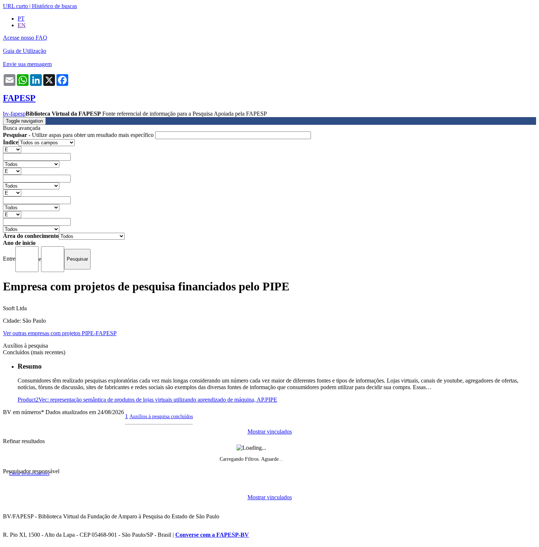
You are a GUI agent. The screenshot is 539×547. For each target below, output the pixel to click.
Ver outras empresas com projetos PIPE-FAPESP (60, 333)
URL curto (15, 6)
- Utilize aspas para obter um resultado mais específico (79, 135)
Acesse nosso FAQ (25, 38)
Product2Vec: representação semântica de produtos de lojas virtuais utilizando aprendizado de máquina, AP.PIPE (147, 399)
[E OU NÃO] (12, 149)
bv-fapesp (14, 114)
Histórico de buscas (54, 6)
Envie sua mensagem (27, 64)
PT (21, 18)
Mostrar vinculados (269, 431)
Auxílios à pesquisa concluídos (161, 416)
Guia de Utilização (24, 51)
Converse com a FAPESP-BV (212, 535)
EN (22, 25)
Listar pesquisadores (29, 473)
